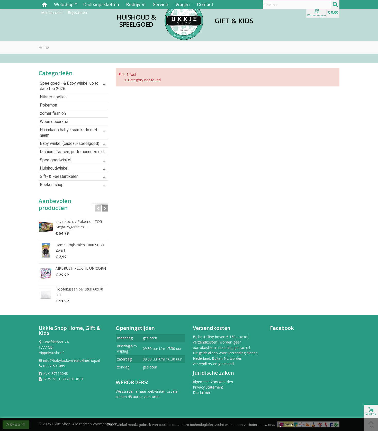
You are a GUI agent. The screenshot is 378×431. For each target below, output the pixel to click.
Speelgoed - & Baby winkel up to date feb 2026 (69, 86)
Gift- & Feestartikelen (59, 176)
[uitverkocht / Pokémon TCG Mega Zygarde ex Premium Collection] (46, 227)
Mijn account (52, 12)
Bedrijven (136, 4)
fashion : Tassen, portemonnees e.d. (72, 151)
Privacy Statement (208, 387)
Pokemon (48, 105)
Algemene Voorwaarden (213, 381)
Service (160, 4)
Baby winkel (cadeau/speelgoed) (69, 143)
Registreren (77, 12)
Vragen (182, 4)
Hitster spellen (53, 96)
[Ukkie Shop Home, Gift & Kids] (184, 20)
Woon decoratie (54, 121)
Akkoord (15, 424)
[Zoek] (335, 4)
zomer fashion (53, 113)
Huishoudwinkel (54, 168)
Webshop (64, 4)
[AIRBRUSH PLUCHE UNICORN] (46, 274)
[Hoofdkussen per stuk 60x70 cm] (46, 294)
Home (44, 47)
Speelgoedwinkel (55, 159)
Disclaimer (201, 392)
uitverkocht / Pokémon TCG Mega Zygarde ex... (79, 224)
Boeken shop (52, 184)
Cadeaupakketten (101, 4)
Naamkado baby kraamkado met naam (68, 132)
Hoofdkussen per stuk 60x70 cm (79, 292)
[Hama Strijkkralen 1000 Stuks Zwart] (46, 250)
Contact (205, 4)
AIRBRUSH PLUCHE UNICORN (81, 268)
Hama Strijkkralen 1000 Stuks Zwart (80, 247)
